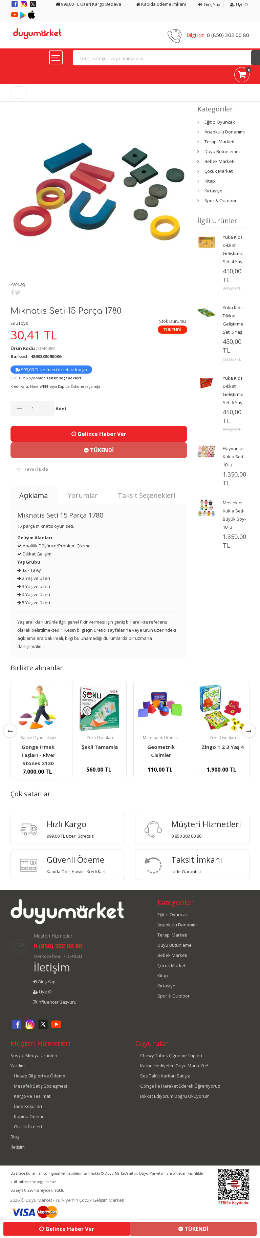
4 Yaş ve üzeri (35, 594)
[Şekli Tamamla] (99, 708)
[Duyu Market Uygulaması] (23, 17)
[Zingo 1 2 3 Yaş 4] (222, 708)
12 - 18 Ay (31, 570)
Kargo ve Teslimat (32, 1096)
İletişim (52, 967)
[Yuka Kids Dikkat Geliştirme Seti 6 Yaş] (206, 382)
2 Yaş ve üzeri (35, 578)
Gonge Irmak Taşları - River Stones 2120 (38, 755)
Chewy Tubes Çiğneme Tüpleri (171, 1055)
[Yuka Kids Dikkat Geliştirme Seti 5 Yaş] (206, 312)
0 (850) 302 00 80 (228, 35)
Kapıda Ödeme (29, 1116)
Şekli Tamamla (100, 746)
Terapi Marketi (219, 142)
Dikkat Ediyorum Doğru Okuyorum (175, 1096)
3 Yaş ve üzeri (35, 586)
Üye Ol (241, 4)
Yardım (17, 1066)
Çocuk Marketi (219, 171)
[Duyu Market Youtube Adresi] (15, 17)
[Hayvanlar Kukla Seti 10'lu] (206, 451)
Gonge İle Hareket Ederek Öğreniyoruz (180, 1086)
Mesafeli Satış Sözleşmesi (40, 1086)
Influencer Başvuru (57, 1002)
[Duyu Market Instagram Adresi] (24, 6)
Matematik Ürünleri (161, 737)
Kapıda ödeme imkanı (163, 4)
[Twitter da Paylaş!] (18, 292)
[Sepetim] (242, 76)
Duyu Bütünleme (221, 151)
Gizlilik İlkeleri (28, 1127)
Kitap (209, 181)
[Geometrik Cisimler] (161, 708)
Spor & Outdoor (220, 200)
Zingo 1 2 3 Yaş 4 (222, 746)
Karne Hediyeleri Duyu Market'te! (174, 1066)
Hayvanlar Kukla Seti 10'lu (233, 456)
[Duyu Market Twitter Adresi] (33, 6)
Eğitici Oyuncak (219, 122)
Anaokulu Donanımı (224, 132)
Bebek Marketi (219, 161)
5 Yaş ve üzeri (35, 603)
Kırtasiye (213, 191)
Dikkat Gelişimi (37, 554)
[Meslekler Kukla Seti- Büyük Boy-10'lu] (206, 507)
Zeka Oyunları (99, 737)
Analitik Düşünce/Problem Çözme (56, 546)
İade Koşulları (28, 1106)
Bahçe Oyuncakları (38, 737)
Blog (14, 1137)
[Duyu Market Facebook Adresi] (15, 6)
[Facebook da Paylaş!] (12, 292)
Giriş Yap (211, 4)
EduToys (19, 323)
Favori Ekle (36, 469)
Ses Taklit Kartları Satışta (165, 1076)
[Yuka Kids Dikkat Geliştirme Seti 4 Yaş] (206, 241)
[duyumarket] (37, 33)
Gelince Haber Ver (101, 434)
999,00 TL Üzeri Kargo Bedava (90, 4)
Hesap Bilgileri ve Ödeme (39, 1076)
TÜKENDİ (101, 450)
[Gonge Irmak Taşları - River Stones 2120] (38, 708)
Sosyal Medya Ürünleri (33, 1055)
